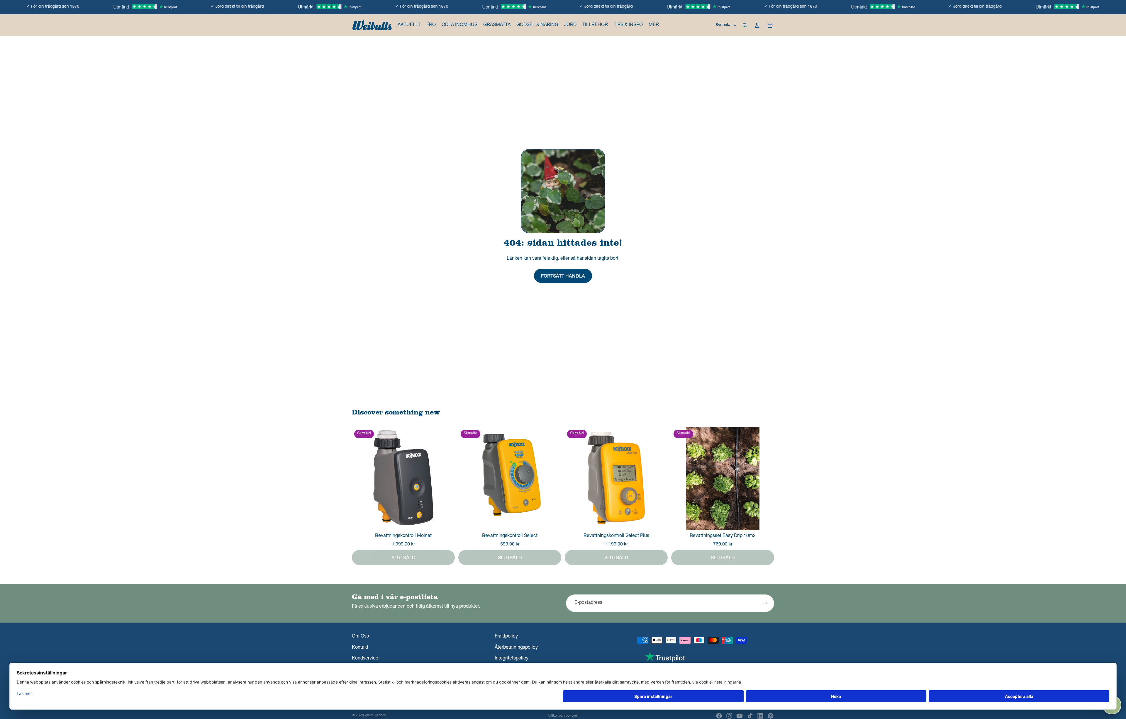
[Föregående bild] (680, 478)
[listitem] (654, 25)
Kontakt (360, 647)
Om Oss (360, 636)
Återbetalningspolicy (516, 647)
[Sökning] (744, 25)
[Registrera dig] (765, 603)
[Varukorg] (770, 25)
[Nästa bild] (765, 478)
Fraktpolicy (506, 636)
